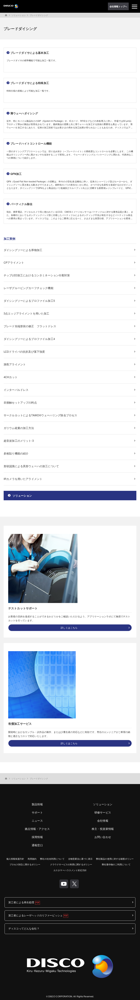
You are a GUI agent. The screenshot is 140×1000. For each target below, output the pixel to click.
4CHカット (11, 377)
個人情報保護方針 (15, 858)
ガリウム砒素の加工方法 (19, 428)
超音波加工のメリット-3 (19, 440)
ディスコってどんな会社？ (23, 928)
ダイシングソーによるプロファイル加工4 (29, 339)
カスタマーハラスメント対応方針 (70, 870)
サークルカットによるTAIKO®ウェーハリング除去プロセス (40, 415)
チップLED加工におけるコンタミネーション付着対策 (37, 275)
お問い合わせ (102, 837)
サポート (37, 812)
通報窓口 (37, 845)
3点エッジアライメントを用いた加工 (26, 313)
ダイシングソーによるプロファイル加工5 (29, 300)
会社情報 (102, 820)
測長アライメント (15, 364)
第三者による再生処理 (21, 902)
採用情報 (37, 837)
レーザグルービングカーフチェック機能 (28, 288)
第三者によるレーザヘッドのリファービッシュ (35, 915)
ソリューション (18, 15)
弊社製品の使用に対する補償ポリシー (115, 858)
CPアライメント (14, 262)
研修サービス (102, 812)
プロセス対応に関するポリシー (24, 864)
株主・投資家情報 (103, 829)
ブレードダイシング (39, 15)
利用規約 (32, 858)
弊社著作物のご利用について (116, 864)
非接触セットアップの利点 (20, 402)
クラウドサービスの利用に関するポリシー (71, 864)
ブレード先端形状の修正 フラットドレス (30, 326)
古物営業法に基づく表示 (80, 858)
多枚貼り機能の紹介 (16, 453)
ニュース (37, 820)
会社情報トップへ (118, 6)
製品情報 (37, 804)
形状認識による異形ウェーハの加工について (31, 466)
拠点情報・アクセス (37, 829)
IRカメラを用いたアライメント (23, 479)
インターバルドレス (16, 390)
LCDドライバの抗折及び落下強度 (24, 351)
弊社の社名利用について (52, 858)
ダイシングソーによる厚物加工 (23, 250)
